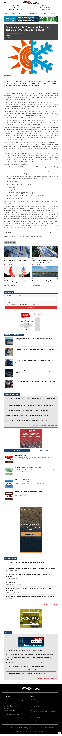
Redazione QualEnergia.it (13, 33)
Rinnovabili (33, 699)
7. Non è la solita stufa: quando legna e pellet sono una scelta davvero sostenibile (29, 658)
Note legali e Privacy (28, 731)
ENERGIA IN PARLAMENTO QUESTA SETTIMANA (30, 492)
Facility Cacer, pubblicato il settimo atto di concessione (42, 261)
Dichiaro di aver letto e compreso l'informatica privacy (19, 302)
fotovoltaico (21, 236)
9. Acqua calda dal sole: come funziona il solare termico (24, 650)
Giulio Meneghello (36, 285)
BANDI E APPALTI (20, 455)
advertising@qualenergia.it (14, 714)
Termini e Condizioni (45, 731)
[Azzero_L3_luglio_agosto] (31, 19)
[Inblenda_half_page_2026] (31, 529)
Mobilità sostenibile (15, 10)
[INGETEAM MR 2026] (31, 321)
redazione (33, 728)
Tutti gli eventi (50, 604)
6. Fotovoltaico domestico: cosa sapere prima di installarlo (25, 663)
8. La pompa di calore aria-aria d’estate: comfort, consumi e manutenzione (30, 654)
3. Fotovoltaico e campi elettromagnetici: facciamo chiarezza (26, 673)
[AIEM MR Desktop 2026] (31, 438)
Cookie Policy (37, 731)
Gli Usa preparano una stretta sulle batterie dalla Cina (15, 282)
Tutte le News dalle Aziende (45, 426)
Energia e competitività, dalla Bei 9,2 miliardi (16, 261)
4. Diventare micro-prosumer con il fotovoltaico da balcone (25, 670)
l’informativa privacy (23, 304)
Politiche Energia (35, 701)
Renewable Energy (19, 139)
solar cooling (39, 236)
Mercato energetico (35, 704)
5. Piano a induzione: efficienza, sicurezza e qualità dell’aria (25, 666)
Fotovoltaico (12, 13)
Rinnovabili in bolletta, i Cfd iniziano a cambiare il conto (42, 282)
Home (5, 13)
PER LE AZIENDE (9, 710)
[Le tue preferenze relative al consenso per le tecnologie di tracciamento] (59, 733)
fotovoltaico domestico (30, 236)
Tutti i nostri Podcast (47, 678)
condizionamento (13, 236)
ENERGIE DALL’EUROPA (22, 479)
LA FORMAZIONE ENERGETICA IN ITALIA (28, 467)
